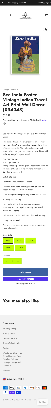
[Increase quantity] (17, 261)
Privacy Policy (9, 333)
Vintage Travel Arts (10, 89)
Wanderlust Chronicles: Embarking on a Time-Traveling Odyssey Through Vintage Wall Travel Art (12, 359)
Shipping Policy (9, 328)
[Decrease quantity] (6, 261)
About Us (6, 370)
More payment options (25, 283)
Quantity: (6, 255)
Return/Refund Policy (12, 343)
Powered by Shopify (32, 400)
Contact (6, 348)
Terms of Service (10, 338)
